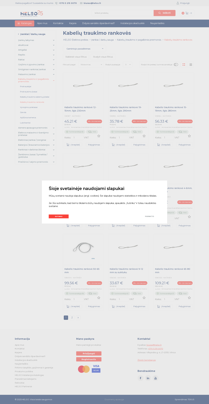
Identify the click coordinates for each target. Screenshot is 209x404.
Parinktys (149, 216)
